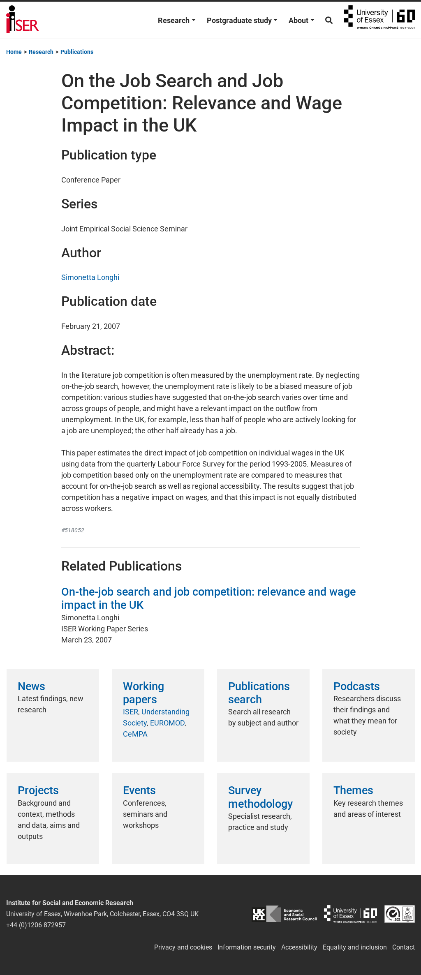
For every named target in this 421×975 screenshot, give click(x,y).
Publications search (259, 693)
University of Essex (379, 20)
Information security (246, 947)
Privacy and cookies (183, 947)
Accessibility (299, 947)
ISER (130, 711)
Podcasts (356, 686)
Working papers (143, 693)
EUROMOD (167, 723)
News (31, 686)
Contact (403, 947)
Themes (353, 790)
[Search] (329, 20)
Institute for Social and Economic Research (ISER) (22, 20)
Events (139, 790)
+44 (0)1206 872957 (36, 925)
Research (174, 20)
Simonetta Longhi (90, 277)
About (298, 20)
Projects (38, 790)
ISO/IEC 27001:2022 (399, 914)
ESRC (284, 914)
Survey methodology (260, 797)
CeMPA (135, 734)
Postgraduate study (239, 20)
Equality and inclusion (355, 947)
